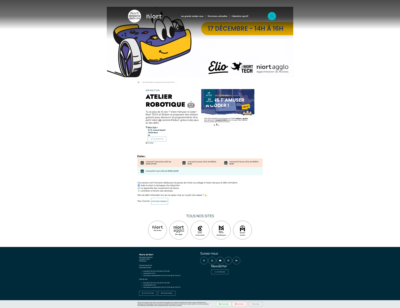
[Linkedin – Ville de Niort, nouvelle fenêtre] (236, 260)
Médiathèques (221, 235)
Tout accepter (225, 304)
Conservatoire (200, 235)
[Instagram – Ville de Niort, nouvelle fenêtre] (228, 260)
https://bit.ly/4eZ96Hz (159, 201)
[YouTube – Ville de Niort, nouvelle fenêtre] (220, 260)
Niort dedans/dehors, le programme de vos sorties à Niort (158, 82)
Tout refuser (240, 304)
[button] (272, 16)
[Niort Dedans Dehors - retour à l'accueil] (134, 16)
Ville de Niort (157, 230)
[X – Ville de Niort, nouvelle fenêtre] (212, 260)
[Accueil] (138, 82)
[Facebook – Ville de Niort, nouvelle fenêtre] (204, 260)
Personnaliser (256, 304)
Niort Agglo (178, 234)
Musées (242, 235)
